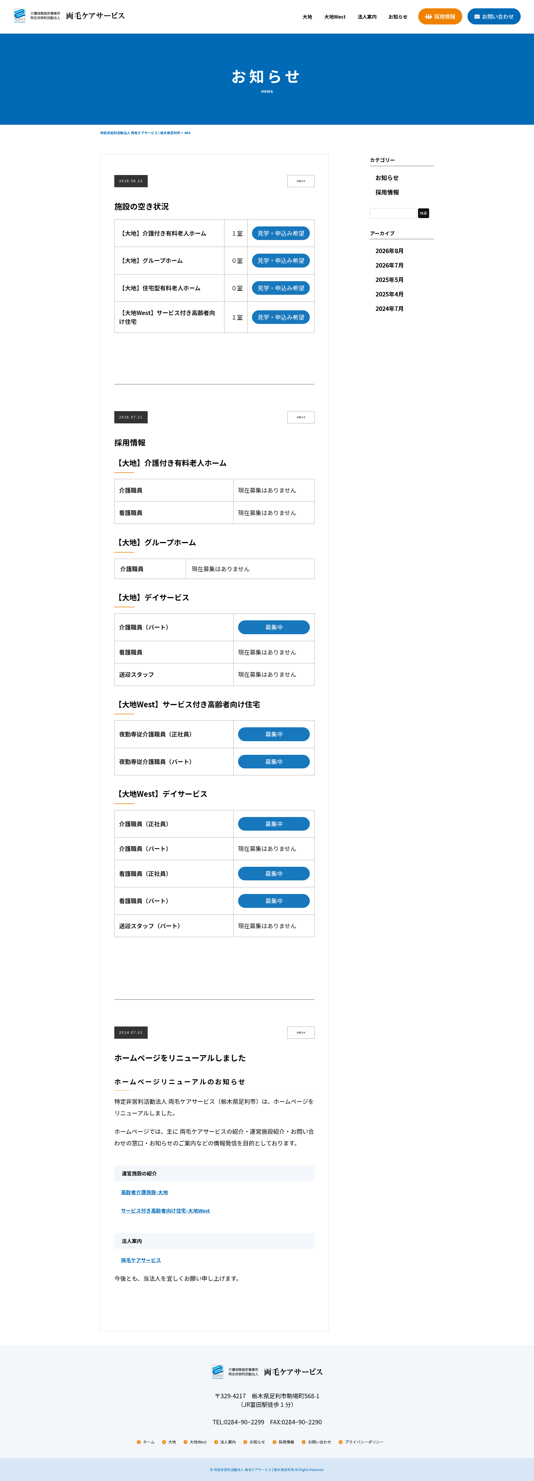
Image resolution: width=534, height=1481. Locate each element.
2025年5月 (389, 279)
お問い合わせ (498, 16)
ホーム (149, 1442)
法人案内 (367, 16)
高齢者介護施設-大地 (144, 1192)
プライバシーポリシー (364, 1442)
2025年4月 (389, 294)
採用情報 (444, 16)
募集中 (274, 627)
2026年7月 (389, 265)
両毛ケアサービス (141, 1259)
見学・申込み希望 (281, 233)
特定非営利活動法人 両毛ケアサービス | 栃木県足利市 (254, 1469)
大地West (335, 16)
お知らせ (398, 16)
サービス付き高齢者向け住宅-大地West (165, 1210)
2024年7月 (389, 308)
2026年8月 (389, 250)
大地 (307, 16)
